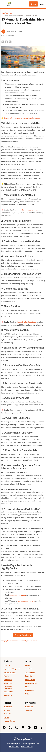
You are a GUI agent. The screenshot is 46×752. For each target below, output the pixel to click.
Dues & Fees (8, 683)
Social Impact (30, 672)
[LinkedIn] (35, 727)
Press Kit (28, 676)
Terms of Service (26, 746)
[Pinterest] (29, 727)
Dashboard (29, 707)
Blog (3, 13)
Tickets (6, 676)
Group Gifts (8, 695)
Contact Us (7, 714)
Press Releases (30, 679)
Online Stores (8, 692)
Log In (42, 4)
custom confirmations (26, 601)
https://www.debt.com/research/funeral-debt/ (19, 641)
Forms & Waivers (10, 672)
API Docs (7, 710)
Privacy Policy (14, 746)
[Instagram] (16, 727)
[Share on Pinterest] (10, 41)
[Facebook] (4, 727)
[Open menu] (4, 4)
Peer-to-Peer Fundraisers (8, 687)
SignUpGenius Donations (26, 322)
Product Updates (9, 721)
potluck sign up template (29, 210)
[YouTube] (23, 727)
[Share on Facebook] (6, 41)
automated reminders (17, 595)
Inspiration (9, 13)
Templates (28, 710)
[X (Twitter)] (10, 727)
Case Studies (29, 690)
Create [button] (33, 4)
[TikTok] (41, 727)
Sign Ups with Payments (12, 669)
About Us (28, 669)
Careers (6, 717)
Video (27, 694)
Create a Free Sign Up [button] (23, 635)
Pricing (27, 665)
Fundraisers (8, 679)
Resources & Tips (31, 683)
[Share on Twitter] (2, 41)
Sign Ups (7, 665)
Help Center (8, 707)
